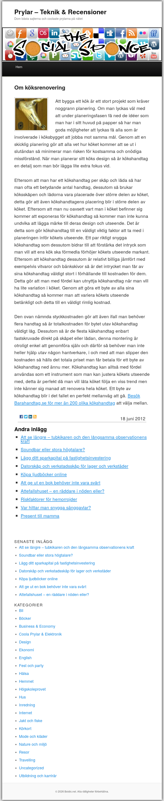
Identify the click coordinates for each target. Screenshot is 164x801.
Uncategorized (31, 767)
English (25, 657)
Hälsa (24, 673)
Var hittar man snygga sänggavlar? (56, 507)
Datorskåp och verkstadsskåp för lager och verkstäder (74, 466)
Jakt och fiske (30, 720)
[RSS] (35, 416)
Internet (25, 712)
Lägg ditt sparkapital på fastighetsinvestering (66, 457)
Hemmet (26, 681)
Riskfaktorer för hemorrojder (49, 499)
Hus (22, 697)
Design (25, 641)
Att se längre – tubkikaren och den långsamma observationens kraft (84, 439)
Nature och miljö (33, 744)
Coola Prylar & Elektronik (40, 634)
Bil (21, 610)
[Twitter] (26, 416)
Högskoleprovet (32, 689)
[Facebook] (21, 416)
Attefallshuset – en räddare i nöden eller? (62, 490)
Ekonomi (26, 649)
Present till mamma (40, 515)
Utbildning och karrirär (38, 775)
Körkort (25, 728)
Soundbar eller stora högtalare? (53, 449)
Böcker (25, 618)
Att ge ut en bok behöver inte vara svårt (60, 482)
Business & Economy (37, 626)
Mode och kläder (33, 736)
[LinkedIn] (30, 416)
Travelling (27, 760)
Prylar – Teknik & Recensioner (60, 11)
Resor (24, 752)
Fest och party (31, 665)
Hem (19, 66)
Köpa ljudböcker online (44, 474)
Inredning (27, 704)
